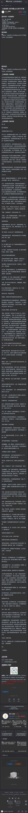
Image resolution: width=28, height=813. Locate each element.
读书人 (6, 11)
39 (19, 716)
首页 (3, 5)
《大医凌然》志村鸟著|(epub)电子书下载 (13, 9)
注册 (19, 764)
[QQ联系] (26, 801)
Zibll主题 (22, 794)
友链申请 (6, 792)
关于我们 (21, 792)
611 (14, 716)
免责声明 (11, 792)
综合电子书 (7, 5)
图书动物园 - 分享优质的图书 (14, 794)
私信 (25, 12)
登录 (11, 764)
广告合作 (16, 792)
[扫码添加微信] (26, 804)
